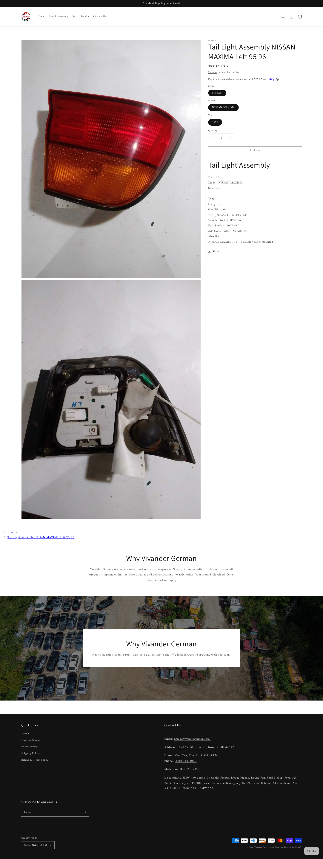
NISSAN (217, 93)
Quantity (212, 131)
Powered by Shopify (293, 847)
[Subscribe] (84, 812)
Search (25, 733)
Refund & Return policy (34, 760)
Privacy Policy (29, 746)
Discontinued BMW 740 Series (184, 777)
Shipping (212, 72)
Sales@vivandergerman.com (192, 739)
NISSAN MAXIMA (223, 107)
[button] (283, 17)
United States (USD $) (35, 845)
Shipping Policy (30, 753)
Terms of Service (31, 740)
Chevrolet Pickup (218, 777)
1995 (215, 122)
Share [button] (216, 251)
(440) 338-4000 (185, 761)
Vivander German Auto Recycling (268, 847)
